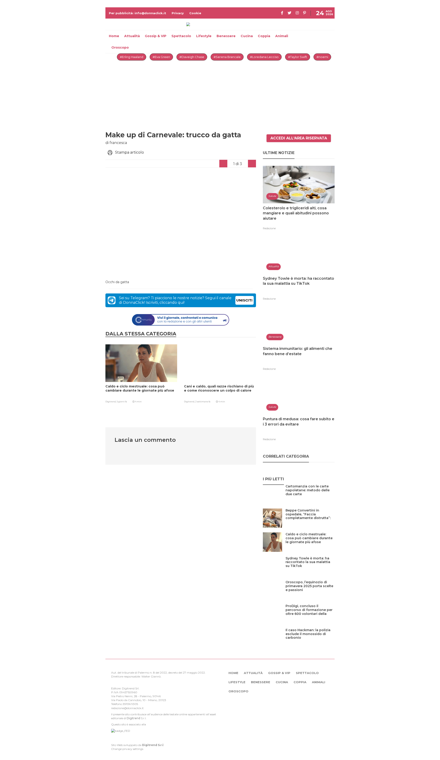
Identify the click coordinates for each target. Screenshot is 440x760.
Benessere (226, 36)
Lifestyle (204, 36)
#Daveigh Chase (191, 57)
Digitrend (133, 718)
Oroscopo (120, 47)
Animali (281, 36)
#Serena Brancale (227, 57)
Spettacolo (181, 36)
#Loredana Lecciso (264, 57)
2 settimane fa (202, 401)
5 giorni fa (122, 401)
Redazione (269, 228)
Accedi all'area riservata (298, 138)
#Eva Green (161, 57)
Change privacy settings (127, 749)
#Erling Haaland (131, 57)
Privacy (178, 13)
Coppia (264, 36)
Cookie (195, 13)
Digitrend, (111, 401)
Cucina (247, 36)
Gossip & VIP (155, 36)
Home (114, 36)
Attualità (132, 36)
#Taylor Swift (297, 57)
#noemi (322, 57)
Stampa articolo (129, 152)
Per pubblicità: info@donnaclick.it (137, 13)
